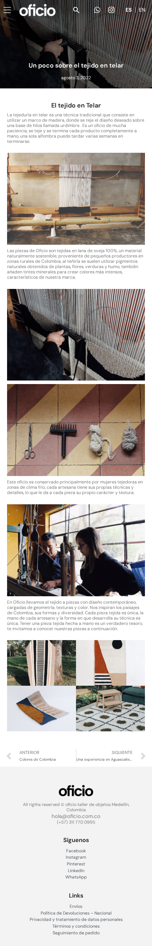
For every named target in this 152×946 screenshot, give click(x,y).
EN (142, 9)
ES (128, 9)
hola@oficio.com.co (76, 816)
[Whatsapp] (97, 10)
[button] (76, 10)
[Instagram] (111, 10)
